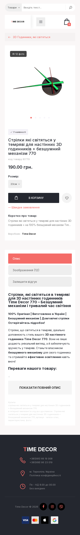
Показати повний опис (40, 387)
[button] (31, 117)
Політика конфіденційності (45, 475)
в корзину (36, 197)
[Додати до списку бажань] (67, 198)
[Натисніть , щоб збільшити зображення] (40, 86)
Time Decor (17, 22)
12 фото (19, 53)
